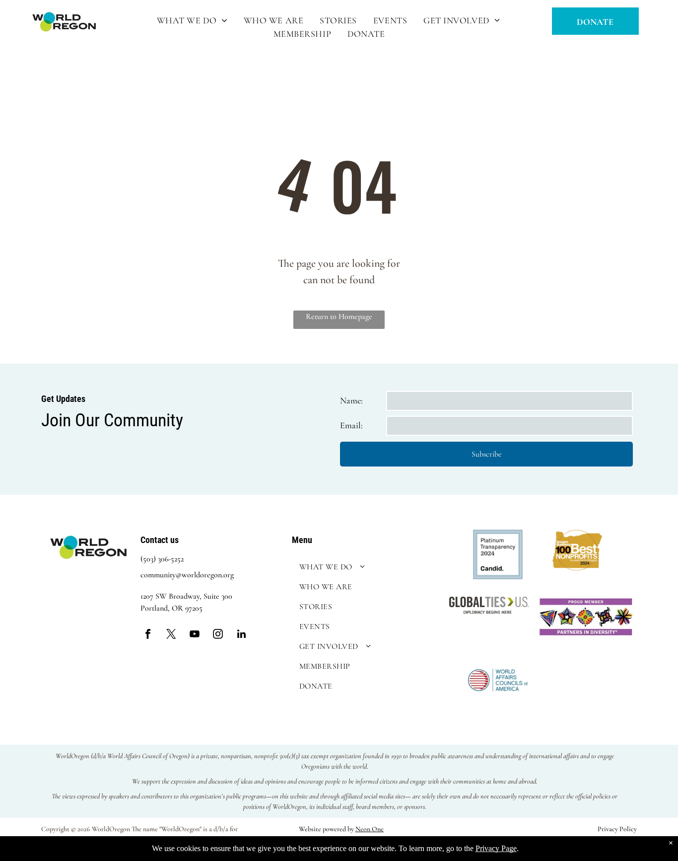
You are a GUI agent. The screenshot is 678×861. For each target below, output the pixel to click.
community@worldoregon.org (187, 575)
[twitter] (171, 635)
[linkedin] (241, 635)
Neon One (369, 829)
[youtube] (194, 635)
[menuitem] (192, 20)
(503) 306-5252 (162, 559)
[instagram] (217, 635)
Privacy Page (496, 848)
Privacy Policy (617, 829)
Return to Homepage (339, 316)
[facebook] (147, 635)
